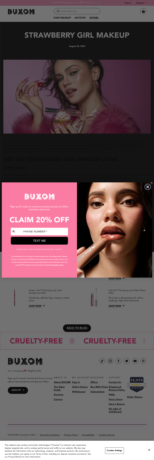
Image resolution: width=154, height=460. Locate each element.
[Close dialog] (147, 187)
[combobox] (16, 231)
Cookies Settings (114, 451)
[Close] (149, 450)
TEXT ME (39, 240)
